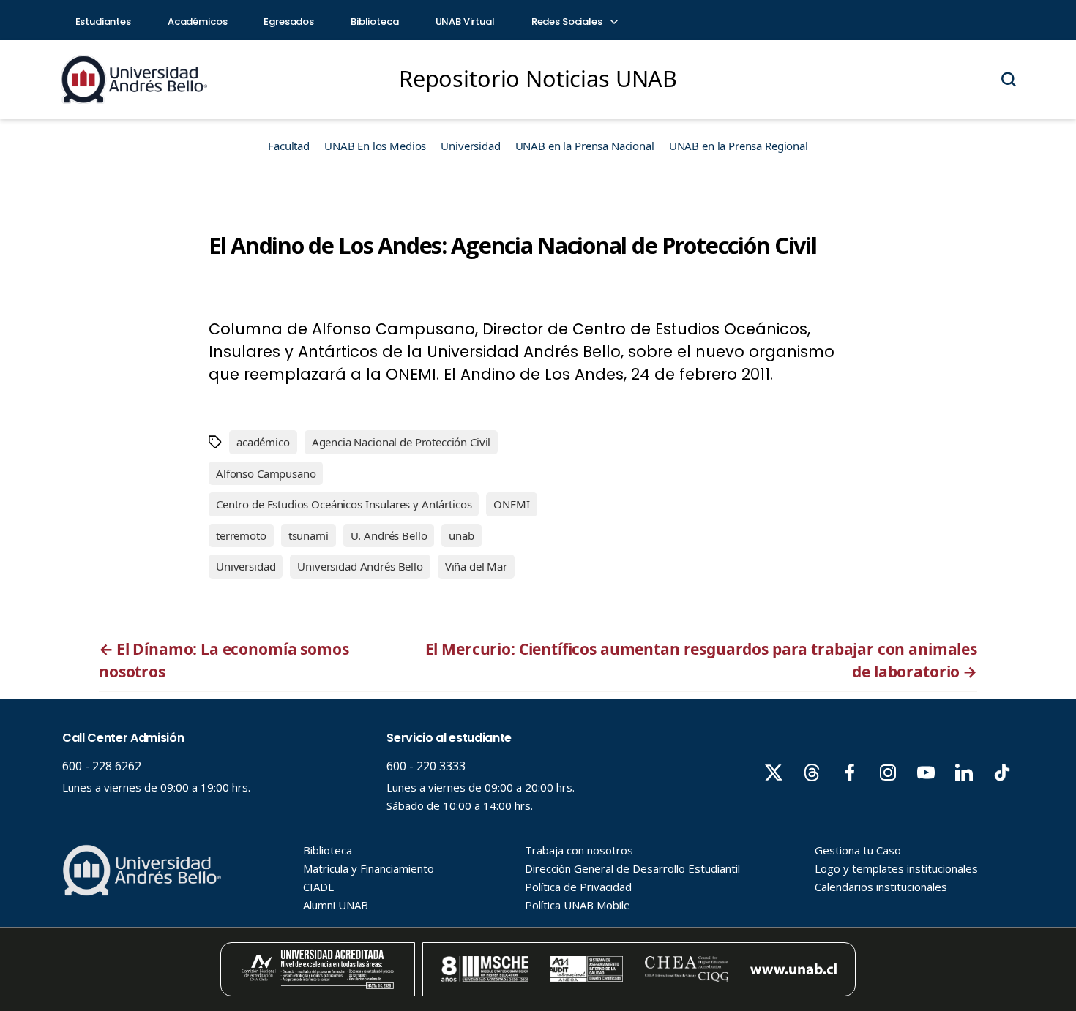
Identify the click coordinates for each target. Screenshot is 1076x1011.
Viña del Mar (476, 566)
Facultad (289, 145)
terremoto (241, 535)
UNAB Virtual (465, 22)
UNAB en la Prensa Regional (738, 145)
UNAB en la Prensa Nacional (584, 145)
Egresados (289, 22)
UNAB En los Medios (375, 145)
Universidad (470, 145)
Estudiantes (103, 22)
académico (263, 442)
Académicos (198, 22)
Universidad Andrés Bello (359, 566)
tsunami (308, 535)
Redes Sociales (568, 22)
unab (461, 535)
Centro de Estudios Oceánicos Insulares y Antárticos (343, 504)
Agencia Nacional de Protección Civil (401, 442)
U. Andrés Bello (389, 535)
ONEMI (511, 504)
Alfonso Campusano (265, 473)
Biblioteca (375, 22)
